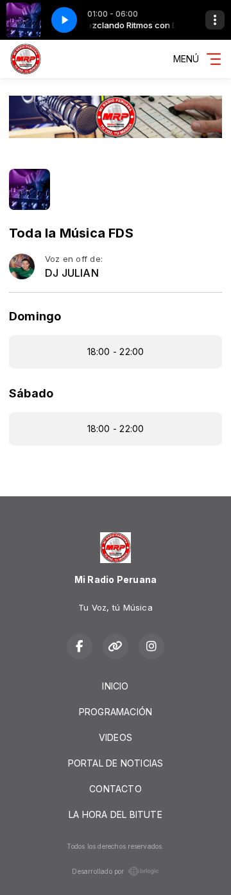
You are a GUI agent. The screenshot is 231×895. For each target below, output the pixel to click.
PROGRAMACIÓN (116, 711)
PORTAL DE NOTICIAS (116, 763)
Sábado (31, 393)
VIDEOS (115, 737)
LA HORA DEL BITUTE (115, 814)
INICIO (115, 686)
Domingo (35, 316)
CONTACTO (115, 788)
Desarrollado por (98, 871)
